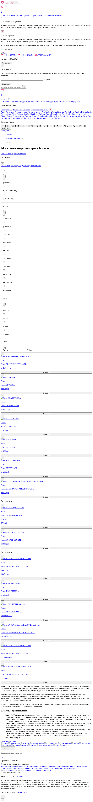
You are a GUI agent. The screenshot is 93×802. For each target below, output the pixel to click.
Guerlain (28, 116)
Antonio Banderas (28, 112)
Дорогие (32, 166)
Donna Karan (51, 114)
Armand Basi (40, 112)
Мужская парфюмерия (39, 110)
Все (2, 154)
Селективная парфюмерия (20, 102)
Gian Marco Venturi (79, 114)
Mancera (46, 118)
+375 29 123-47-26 (27, 55)
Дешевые (25, 166)
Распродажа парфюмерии (77, 766)
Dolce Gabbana (39, 114)
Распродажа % (64, 102)
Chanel (8, 114)
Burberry (48, 112)
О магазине (5, 16)
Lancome (33, 118)
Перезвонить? (6, 63)
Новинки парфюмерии (49, 102)
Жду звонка (6, 84)
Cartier (89, 112)
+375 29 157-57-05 (10, 55)
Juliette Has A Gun (84, 116)
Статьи (38, 16)
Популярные (16, 166)
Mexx (51, 118)
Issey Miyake (51, 116)
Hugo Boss (42, 116)
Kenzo (3, 118)
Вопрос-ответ (37, 768)
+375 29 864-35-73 (44, 55)
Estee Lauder (66, 114)
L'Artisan (14, 118)
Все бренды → (6, 110)
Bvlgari (55, 112)
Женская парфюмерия (21, 110)
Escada (58, 114)
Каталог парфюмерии (9, 766)
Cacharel (61, 112)
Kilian (8, 118)
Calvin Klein (69, 112)
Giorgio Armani (6, 116)
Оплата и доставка (23, 16)
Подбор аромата (76, 102)
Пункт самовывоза (48, 16)
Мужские (15, 154)
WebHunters (22, 792)
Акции (33, 16)
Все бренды (5, 131)
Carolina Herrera (81, 112)
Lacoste (21, 118)
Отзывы (13, 16)
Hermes (34, 116)
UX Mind (19, 776)
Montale (57, 118)
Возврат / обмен (70, 768)
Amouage (18, 112)
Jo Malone (73, 116)
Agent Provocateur (7, 112)
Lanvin (39, 118)
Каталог (6, 102)
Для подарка (35, 102)
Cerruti (3, 114)
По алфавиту (6, 166)
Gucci (22, 116)
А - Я (8, 128)
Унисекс (22, 154)
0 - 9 (3, 128)
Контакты (59, 16)
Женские (7, 154)
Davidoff (30, 114)
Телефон (48, 79)
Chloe (14, 114)
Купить (45, 372)
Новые (38, 166)
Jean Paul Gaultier (62, 116)
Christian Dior (22, 114)
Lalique (27, 118)
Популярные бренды (9, 741)
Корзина (4, 97)
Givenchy (16, 116)
